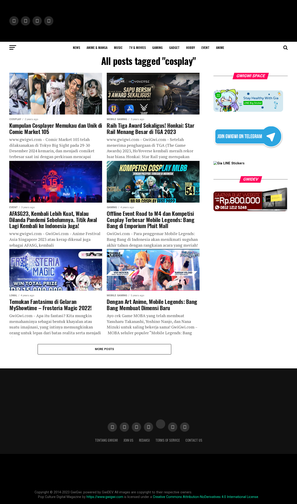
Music (118, 47)
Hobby (190, 47)
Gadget (174, 47)
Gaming (157, 47)
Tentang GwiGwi (106, 440)
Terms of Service (167, 440)
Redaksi (144, 440)
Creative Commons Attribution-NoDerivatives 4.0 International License (205, 497)
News (76, 47)
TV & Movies (137, 47)
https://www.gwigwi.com (105, 497)
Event (205, 47)
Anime (220, 47)
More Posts (104, 349)
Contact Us (193, 440)
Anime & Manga (97, 47)
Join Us (128, 440)
